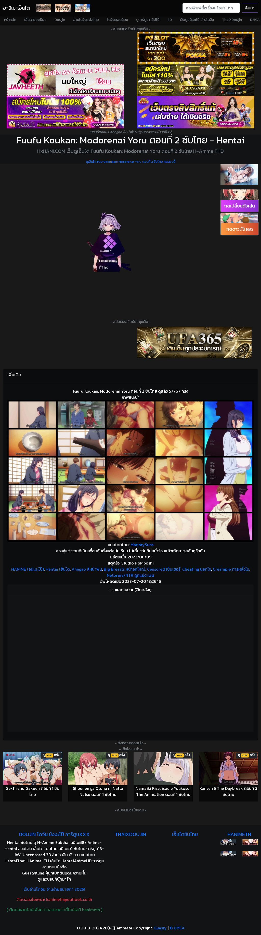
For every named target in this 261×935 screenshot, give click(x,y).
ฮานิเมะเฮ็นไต (16, 8)
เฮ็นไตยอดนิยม (35, 19)
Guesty (160, 928)
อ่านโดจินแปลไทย (86, 19)
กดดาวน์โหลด (239, 229)
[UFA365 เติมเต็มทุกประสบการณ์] (194, 342)
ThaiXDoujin (232, 19)
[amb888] (195, 112)
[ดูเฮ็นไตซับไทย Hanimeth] (250, 842)
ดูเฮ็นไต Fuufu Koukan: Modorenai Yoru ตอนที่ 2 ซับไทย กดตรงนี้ (130, 161)
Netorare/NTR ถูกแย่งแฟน (130, 575)
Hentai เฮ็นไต (58, 569)
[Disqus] (130, 662)
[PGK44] (195, 48)
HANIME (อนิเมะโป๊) (27, 569)
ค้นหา (250, 8)
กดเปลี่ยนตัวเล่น (239, 205)
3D (170, 19)
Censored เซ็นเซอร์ (163, 569)
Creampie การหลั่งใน (231, 569)
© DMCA (177, 928)
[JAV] (65, 80)
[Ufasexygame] (65, 112)
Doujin (60, 19)
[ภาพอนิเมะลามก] (82, 8)
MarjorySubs (141, 545)
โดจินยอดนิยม (117, 19)
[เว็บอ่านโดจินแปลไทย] (239, 174)
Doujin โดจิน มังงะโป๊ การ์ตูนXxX (54, 834)
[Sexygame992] (195, 80)
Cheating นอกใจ (196, 569)
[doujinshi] (63, 8)
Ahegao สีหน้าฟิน (87, 569)
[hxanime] (250, 853)
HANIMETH (239, 834)
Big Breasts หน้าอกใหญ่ (124, 569)
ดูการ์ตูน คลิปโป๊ (148, 19)
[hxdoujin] (228, 853)
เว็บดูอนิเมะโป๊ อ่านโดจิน (197, 19)
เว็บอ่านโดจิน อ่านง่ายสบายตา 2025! (54, 889)
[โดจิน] (43, 8)
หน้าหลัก (10, 19)
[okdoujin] (228, 842)
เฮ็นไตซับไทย (185, 834)
